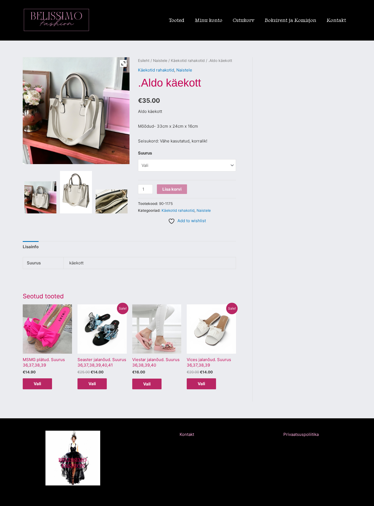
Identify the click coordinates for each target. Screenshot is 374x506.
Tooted (176, 20)
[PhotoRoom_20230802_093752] (76, 192)
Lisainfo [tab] (31, 246)
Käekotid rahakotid (188, 60)
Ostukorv (243, 20)
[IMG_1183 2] (112, 202)
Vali (37, 383)
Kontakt (336, 20)
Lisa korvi (172, 189)
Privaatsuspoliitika (301, 434)
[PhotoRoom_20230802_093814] (40, 197)
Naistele (160, 60)
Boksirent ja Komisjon (290, 20)
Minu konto (208, 20)
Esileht (143, 60)
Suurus (145, 153)
